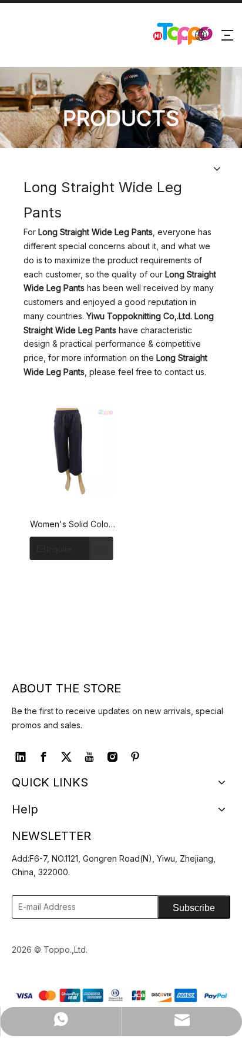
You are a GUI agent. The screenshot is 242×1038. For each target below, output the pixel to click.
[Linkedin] (20, 757)
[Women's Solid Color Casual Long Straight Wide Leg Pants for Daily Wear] (71, 452)
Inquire (59, 549)
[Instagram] (112, 757)
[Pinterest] (135, 757)
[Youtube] (89, 757)
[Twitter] (66, 757)
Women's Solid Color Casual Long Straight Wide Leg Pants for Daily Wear (71, 525)
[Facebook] (43, 757)
